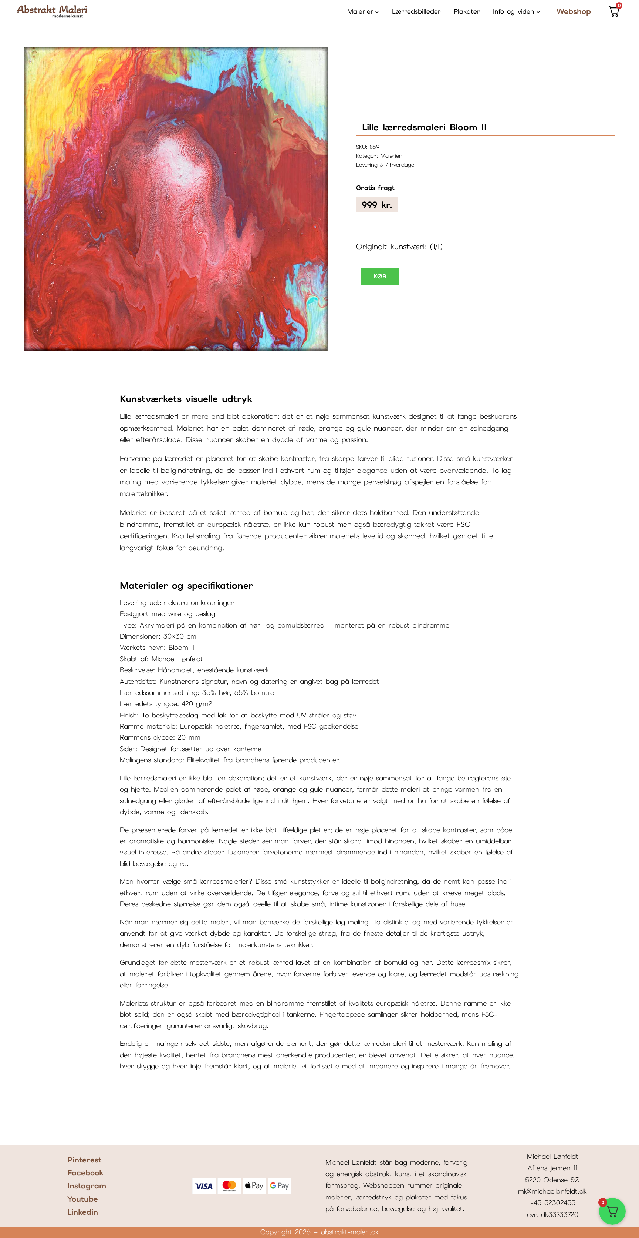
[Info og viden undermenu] (538, 12)
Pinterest (84, 1160)
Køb (380, 276)
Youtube (82, 1199)
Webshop (574, 11)
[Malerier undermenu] (377, 12)
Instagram (86, 1186)
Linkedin (82, 1212)
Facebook (85, 1173)
